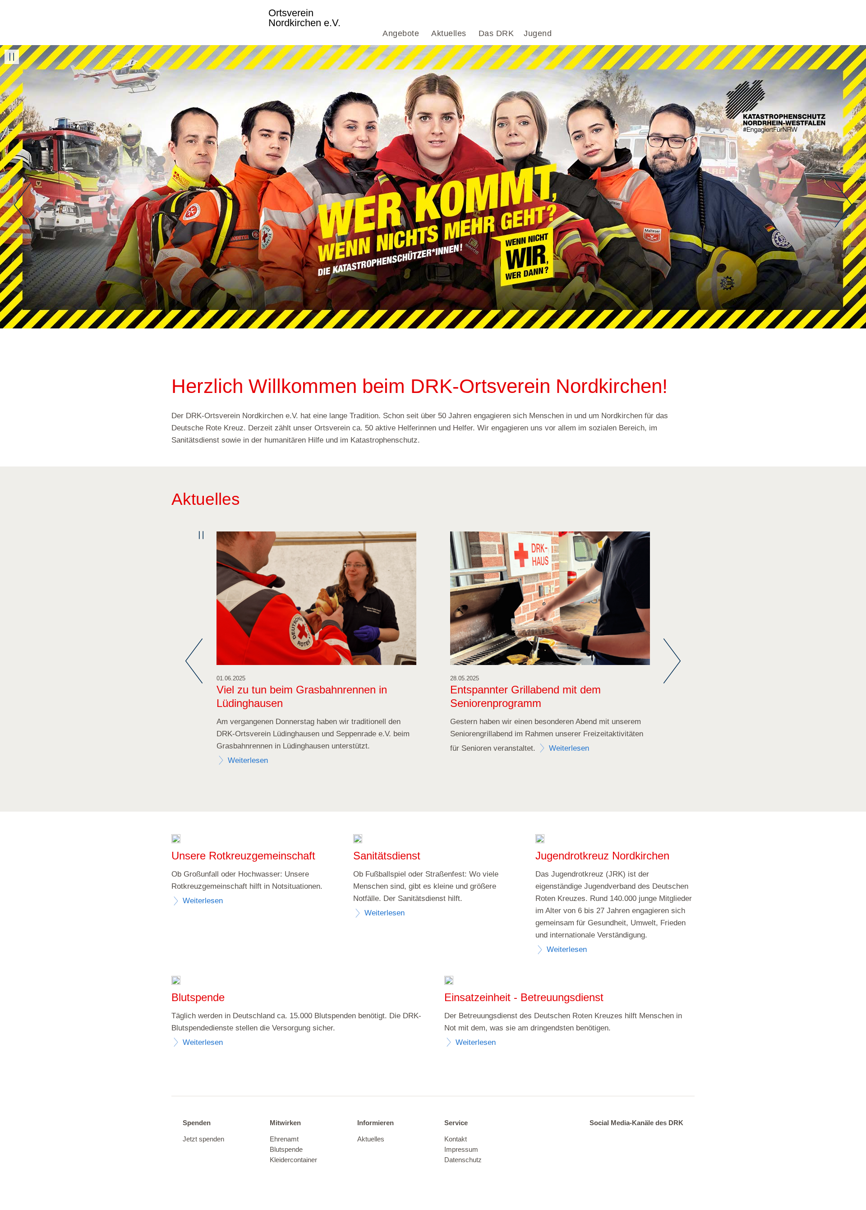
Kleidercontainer (293, 1160)
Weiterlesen (248, 760)
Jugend (538, 33)
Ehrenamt (284, 1139)
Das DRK (496, 33)
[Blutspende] (175, 981)
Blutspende (286, 1149)
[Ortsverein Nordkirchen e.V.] (219, 22)
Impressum (461, 1149)
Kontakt (455, 1139)
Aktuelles (448, 33)
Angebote (400, 33)
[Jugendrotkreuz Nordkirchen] (539, 839)
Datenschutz (463, 1160)
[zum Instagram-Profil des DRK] (671, 1139)
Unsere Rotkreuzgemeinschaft (243, 856)
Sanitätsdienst (386, 856)
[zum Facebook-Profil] (653, 1139)
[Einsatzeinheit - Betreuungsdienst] (448, 981)
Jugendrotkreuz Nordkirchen (602, 856)
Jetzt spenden (203, 1139)
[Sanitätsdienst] (357, 839)
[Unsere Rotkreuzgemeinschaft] (175, 839)
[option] (433, 186)
